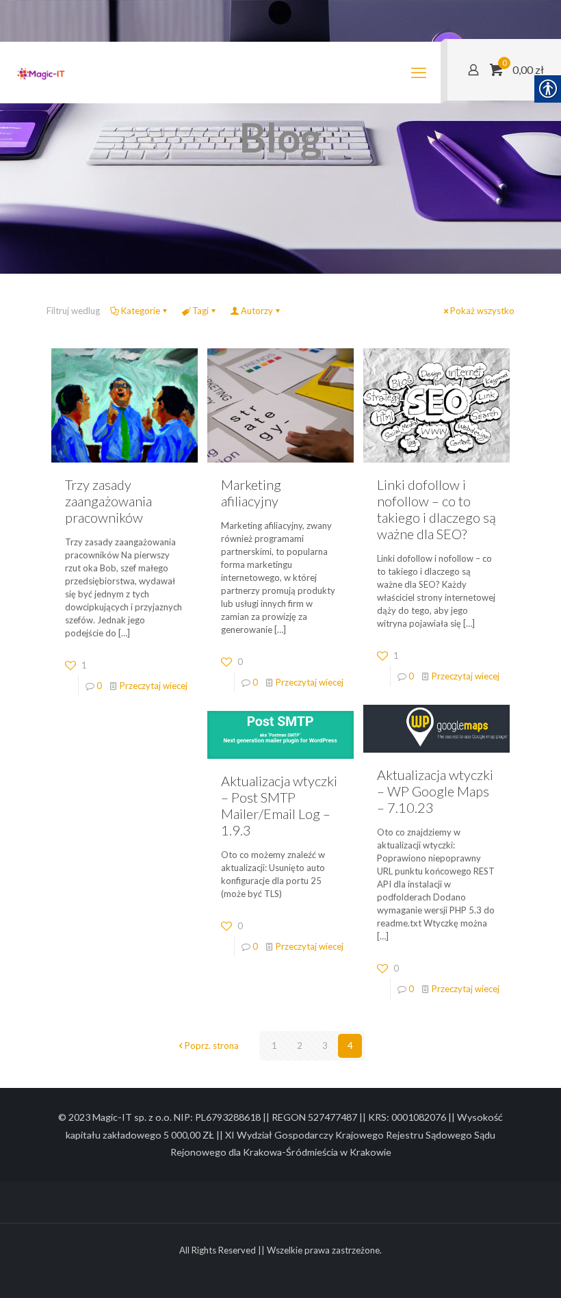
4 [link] (350, 1045)
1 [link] (274, 1045)
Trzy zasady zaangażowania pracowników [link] (108, 500)
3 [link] (325, 1045)
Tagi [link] (200, 310)
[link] (41, 72)
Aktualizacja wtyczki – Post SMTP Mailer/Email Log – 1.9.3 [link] (279, 805)
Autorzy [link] (257, 310)
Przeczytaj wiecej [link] (153, 685)
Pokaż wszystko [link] (482, 310)
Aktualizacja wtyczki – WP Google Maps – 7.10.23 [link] (435, 791)
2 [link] (299, 1045)
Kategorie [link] (140, 310)
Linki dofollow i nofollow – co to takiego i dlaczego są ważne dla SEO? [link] (436, 509)
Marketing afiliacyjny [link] (251, 492)
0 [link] (99, 685)
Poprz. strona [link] (212, 1045)
